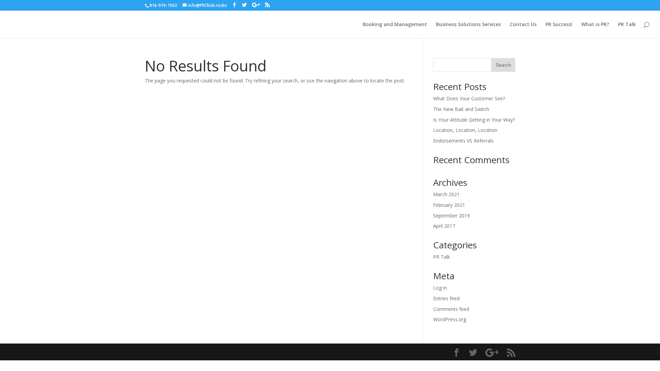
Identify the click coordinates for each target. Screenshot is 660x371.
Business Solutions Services (468, 24)
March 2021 (446, 194)
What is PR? (595, 24)
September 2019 (451, 215)
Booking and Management (395, 24)
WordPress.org (449, 319)
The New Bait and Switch (461, 109)
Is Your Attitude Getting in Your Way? (474, 119)
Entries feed (446, 298)
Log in (440, 287)
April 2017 (444, 226)
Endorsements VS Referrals (463, 140)
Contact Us (523, 24)
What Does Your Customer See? (469, 98)
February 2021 (449, 205)
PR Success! (559, 24)
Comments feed (451, 309)
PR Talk (627, 24)
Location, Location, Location (465, 130)
